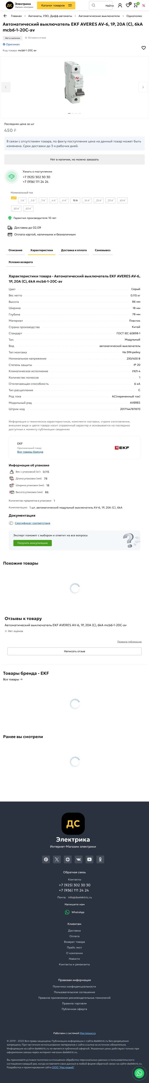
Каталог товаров (53, 5)
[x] (57, 859)
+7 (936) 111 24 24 (36, 182)
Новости (74, 958)
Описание (15, 250)
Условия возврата (21, 262)
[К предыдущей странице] (5, 15)
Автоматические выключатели (99, 16)
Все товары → (13, 679)
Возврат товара (74, 942)
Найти (109, 5)
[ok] (100, 859)
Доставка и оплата (74, 250)
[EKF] (104, 447)
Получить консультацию (32, 543)
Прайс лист (74, 947)
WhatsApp (78, 912)
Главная (16, 16)
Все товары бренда (30, 452)
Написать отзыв (74, 651)
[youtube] (89, 859)
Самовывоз (102, 250)
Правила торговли (74, 1003)
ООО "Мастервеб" (63, 1067)
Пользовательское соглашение (74, 992)
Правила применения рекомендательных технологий (74, 997)
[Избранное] (128, 5)
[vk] (78, 859)
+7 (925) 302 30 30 (36, 177)
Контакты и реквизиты (74, 964)
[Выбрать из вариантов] (13, 198)
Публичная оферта (74, 1009)
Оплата (74, 936)
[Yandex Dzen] (68, 859)
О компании (74, 953)
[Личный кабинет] (120, 5)
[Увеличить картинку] (74, 82)
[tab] (69, 113)
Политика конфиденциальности (74, 986)
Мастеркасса (88, 1033)
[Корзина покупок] (135, 5)
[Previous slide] (5, 87)
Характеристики (41, 250)
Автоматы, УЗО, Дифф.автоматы (50, 16)
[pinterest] (46, 859)
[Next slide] (142, 87)
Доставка (74, 930)
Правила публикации (129, 641)
